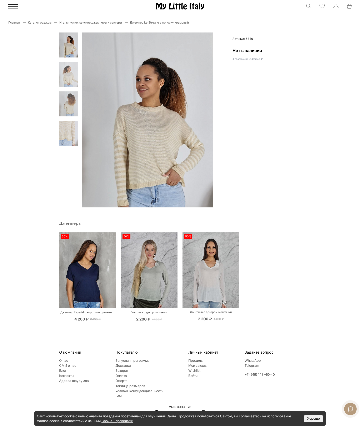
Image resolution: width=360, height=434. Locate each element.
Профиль (195, 360)
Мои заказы (197, 365)
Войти (193, 376)
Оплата (121, 376)
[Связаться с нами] (350, 409)
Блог (62, 370)
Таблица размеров (130, 386)
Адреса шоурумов (74, 381)
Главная (14, 22)
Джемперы (70, 223)
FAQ (118, 396)
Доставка (123, 365)
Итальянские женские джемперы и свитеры (90, 22)
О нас (63, 360)
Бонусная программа (132, 360)
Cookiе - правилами (117, 421)
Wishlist (194, 370)
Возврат (121, 370)
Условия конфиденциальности (139, 391)
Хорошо (313, 418)
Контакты (66, 376)
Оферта (121, 381)
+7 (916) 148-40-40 (260, 374)
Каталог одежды (39, 22)
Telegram (252, 365)
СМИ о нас (67, 365)
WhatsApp (253, 360)
